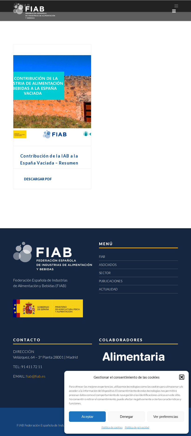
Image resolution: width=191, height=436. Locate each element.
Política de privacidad (137, 427)
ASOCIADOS (107, 265)
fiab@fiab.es (35, 376)
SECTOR (105, 273)
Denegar (126, 417)
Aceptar (87, 417)
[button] (181, 377)
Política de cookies (112, 427)
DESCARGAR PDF (38, 179)
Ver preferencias (165, 417)
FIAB (102, 256)
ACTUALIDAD (108, 289)
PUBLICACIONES (110, 281)
